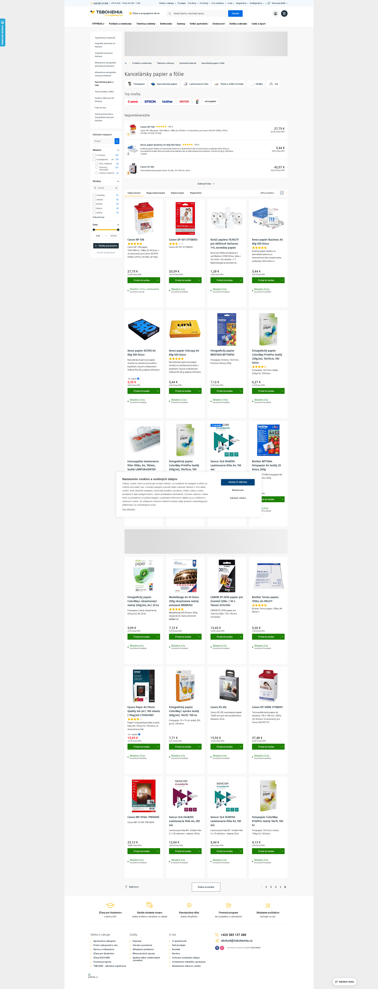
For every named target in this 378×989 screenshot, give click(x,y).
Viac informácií (128, 509)
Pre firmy (192, 3)
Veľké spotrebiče (199, 23)
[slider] (94, 230)
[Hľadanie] (117, 141)
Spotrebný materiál (187, 63)
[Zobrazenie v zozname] (282, 193)
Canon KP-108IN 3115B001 (267, 707)
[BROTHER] (167, 101)
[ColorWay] (197, 101)
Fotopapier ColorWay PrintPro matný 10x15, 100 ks (267, 821)
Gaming (181, 23)
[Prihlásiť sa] (275, 13)
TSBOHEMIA (255, 948)
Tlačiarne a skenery (165, 63)
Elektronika (166, 23)
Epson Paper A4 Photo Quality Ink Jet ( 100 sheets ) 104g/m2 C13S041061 (143, 711)
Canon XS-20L (218, 707)
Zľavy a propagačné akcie (146, 13)
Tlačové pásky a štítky (104, 92)
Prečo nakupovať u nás (105, 945)
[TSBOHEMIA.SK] (106, 13)
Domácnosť (218, 23)
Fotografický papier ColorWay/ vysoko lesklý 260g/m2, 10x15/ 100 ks (184, 711)
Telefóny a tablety (145, 23)
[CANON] (133, 101)
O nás (230, 3)
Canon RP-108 (147, 127)
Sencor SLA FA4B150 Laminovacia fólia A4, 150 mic (225, 465)
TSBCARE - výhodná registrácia (109, 966)
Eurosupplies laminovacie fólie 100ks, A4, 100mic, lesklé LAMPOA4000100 (143, 465)
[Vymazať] (116, 188)
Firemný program (102, 962)
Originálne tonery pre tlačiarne (104, 54)
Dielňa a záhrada (238, 23)
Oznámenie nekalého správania (188, 962)
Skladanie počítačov (143, 949)
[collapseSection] (112, 159)
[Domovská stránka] (126, 64)
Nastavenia (238, 490)
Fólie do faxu (100, 108)
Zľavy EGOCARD (101, 957)
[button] (277, 3)
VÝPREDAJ (98, 23)
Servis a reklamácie (103, 949)
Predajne (182, 3)
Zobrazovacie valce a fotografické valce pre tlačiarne (104, 117)
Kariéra (176, 953)
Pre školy (204, 3)
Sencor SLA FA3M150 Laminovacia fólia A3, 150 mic (225, 821)
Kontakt (176, 949)
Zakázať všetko (238, 498)
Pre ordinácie (218, 3)
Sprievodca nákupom (104, 941)
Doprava (137, 941)
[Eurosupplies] (210, 101)
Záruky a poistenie (142, 945)
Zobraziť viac (99, 217)
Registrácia (241, 3)
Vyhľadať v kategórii (102, 134)
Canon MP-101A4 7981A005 (143, 817)
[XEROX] (184, 101)
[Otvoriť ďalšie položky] (158, 280)
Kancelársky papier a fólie (212, 63)
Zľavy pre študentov (103, 953)
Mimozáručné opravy (144, 953)
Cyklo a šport (258, 23)
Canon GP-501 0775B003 (183, 239)
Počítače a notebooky (120, 23)
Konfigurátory (256, 3)
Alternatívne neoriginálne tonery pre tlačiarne (105, 74)
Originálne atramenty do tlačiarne (105, 45)
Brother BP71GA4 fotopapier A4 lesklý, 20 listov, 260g (266, 465)
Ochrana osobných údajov (186, 957)
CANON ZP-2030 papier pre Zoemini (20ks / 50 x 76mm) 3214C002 (226, 601)
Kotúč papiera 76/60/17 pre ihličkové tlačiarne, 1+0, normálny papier (224, 243)
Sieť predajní (178, 945)
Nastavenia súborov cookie (186, 966)
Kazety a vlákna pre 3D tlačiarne (104, 99)
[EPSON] (150, 101)
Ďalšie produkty (206, 887)
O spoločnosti (179, 941)
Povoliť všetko (238, 482)
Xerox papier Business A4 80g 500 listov (160, 145)
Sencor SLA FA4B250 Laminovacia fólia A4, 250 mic (184, 821)
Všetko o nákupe (166, 3)
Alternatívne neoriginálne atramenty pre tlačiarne (105, 64)
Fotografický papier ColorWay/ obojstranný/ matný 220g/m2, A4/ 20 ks (143, 601)
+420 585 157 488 (100, 3)
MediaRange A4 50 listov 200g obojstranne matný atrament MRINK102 (184, 601)
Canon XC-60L (147, 166)
